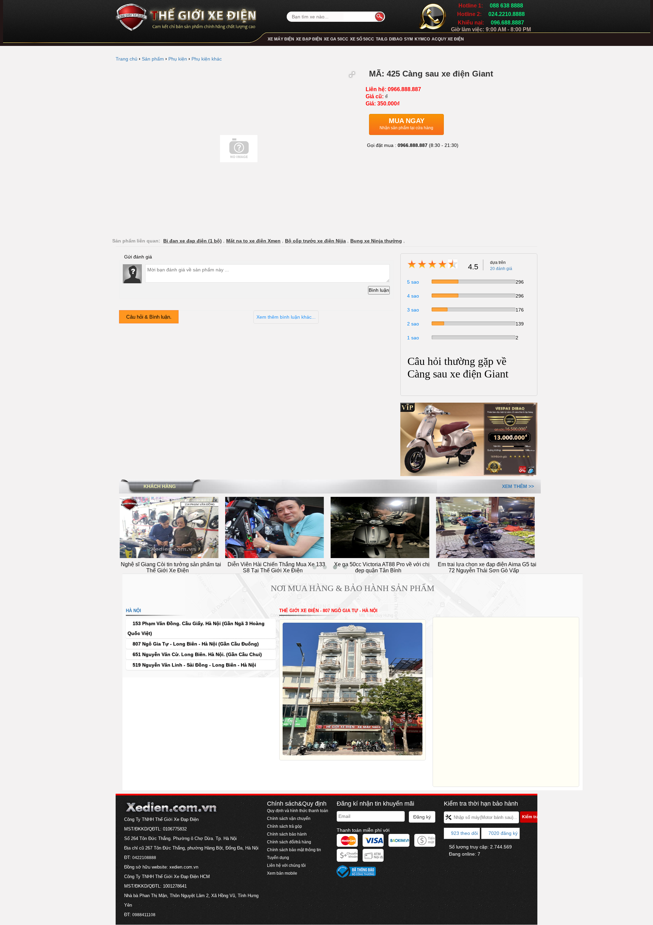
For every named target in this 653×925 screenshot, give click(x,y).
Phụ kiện (177, 59)
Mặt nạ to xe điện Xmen (253, 240)
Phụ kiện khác (206, 59)
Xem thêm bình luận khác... (286, 317)
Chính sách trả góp (284, 826)
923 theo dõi (464, 833)
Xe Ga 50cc (336, 39)
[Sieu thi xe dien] (186, 15)
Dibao (395, 39)
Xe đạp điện (309, 39)
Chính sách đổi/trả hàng (289, 842)
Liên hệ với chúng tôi (286, 865)
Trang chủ (126, 59)
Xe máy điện (281, 39)
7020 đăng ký (502, 833)
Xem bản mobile (282, 873)
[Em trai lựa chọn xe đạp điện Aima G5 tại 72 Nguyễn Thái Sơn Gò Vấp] (382, 527)
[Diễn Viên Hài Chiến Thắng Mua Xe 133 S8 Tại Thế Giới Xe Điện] (171, 527)
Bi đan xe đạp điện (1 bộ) (192, 240)
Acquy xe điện (448, 39)
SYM (408, 39)
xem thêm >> (518, 486)
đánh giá (501, 268)
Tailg (381, 39)
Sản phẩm (153, 59)
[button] (352, 74)
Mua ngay (406, 123)
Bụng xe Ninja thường (376, 240)
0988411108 (143, 914)
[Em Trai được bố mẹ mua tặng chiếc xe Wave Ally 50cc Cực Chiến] (488, 527)
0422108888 (144, 857)
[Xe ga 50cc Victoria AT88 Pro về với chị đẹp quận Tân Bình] (277, 527)
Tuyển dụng (278, 857)
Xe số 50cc (362, 39)
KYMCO (422, 39)
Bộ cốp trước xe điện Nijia (315, 240)
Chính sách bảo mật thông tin (294, 849)
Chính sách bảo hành (287, 834)
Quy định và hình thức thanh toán (297, 810)
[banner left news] (468, 439)
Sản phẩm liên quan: (136, 240)
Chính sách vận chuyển (289, 818)
